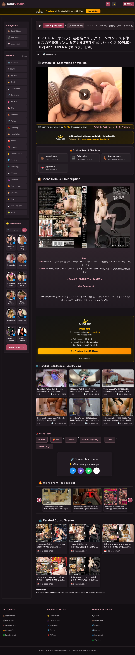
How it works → (84, 358)
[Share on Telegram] (73, 471)
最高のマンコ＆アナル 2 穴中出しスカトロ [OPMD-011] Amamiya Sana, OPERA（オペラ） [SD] (118, 545)
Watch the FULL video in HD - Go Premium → (113, 127)
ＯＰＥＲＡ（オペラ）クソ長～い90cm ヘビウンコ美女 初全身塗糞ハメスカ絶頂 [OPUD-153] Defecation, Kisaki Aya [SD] (51, 578)
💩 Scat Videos (9, 616)
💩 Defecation (97, 620)
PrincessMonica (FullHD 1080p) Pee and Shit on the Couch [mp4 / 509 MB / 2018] (117, 419)
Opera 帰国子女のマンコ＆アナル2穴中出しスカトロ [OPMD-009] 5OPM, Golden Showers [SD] (84, 545)
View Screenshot (86, 286)
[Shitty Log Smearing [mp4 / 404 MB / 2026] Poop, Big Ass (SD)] (51, 407)
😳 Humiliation (53, 616)
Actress (41, 439)
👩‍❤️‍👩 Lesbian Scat (53, 620)
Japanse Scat (76, 25)
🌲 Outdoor (96, 640)
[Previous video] (39, 500)
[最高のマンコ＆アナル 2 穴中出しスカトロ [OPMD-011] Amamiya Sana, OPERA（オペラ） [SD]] (118, 533)
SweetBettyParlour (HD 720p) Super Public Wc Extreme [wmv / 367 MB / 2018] (84, 419)
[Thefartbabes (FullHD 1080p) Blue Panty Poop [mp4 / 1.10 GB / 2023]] (118, 378)
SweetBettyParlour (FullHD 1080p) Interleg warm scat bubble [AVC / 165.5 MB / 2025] (50, 390)
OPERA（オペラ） (90, 439)
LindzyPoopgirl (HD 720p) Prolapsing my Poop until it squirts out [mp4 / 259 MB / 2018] (56, 509)
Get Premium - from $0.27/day (84, 351)
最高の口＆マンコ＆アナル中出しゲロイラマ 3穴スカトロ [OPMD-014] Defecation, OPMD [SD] (84, 578)
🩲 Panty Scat (97, 635)
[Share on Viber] (81, 471)
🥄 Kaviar (95, 616)
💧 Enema (51, 630)
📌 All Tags (51, 635)
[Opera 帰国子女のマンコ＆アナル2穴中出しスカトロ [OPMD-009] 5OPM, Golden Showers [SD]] (84, 533)
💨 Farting (96, 630)
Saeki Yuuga (44, 446)
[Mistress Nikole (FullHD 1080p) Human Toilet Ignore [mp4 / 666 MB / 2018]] (87, 497)
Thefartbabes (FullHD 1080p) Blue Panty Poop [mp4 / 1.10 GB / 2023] (116, 390)
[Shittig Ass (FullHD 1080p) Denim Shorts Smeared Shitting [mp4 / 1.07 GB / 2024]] (84, 378)
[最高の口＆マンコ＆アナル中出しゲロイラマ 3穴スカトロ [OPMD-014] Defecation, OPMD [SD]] (84, 566)
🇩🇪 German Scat (9, 630)
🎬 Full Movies (8, 620)
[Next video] (130, 500)
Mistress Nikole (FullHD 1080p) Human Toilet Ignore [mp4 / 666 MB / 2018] (86, 509)
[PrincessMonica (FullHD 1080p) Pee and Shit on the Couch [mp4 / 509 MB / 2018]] (118, 407)
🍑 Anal (56, 439)
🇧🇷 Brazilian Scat (9, 635)
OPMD (109, 439)
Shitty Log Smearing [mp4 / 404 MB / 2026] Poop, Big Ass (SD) (51, 419)
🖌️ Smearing (52, 625)
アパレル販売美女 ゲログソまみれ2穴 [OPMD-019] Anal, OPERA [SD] (51, 545)
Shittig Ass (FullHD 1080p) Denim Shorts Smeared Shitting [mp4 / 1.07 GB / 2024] (84, 390)
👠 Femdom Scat (9, 625)
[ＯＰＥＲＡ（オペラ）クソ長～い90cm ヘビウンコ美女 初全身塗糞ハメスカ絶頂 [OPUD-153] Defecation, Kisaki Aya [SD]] (51, 566)
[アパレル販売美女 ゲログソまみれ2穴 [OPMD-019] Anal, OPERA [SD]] (51, 533)
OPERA (71, 439)
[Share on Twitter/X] (96, 471)
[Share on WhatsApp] (88, 471)
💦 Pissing (96, 625)
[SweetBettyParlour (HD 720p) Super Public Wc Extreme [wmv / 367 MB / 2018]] (84, 407)
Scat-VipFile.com (53, 25)
